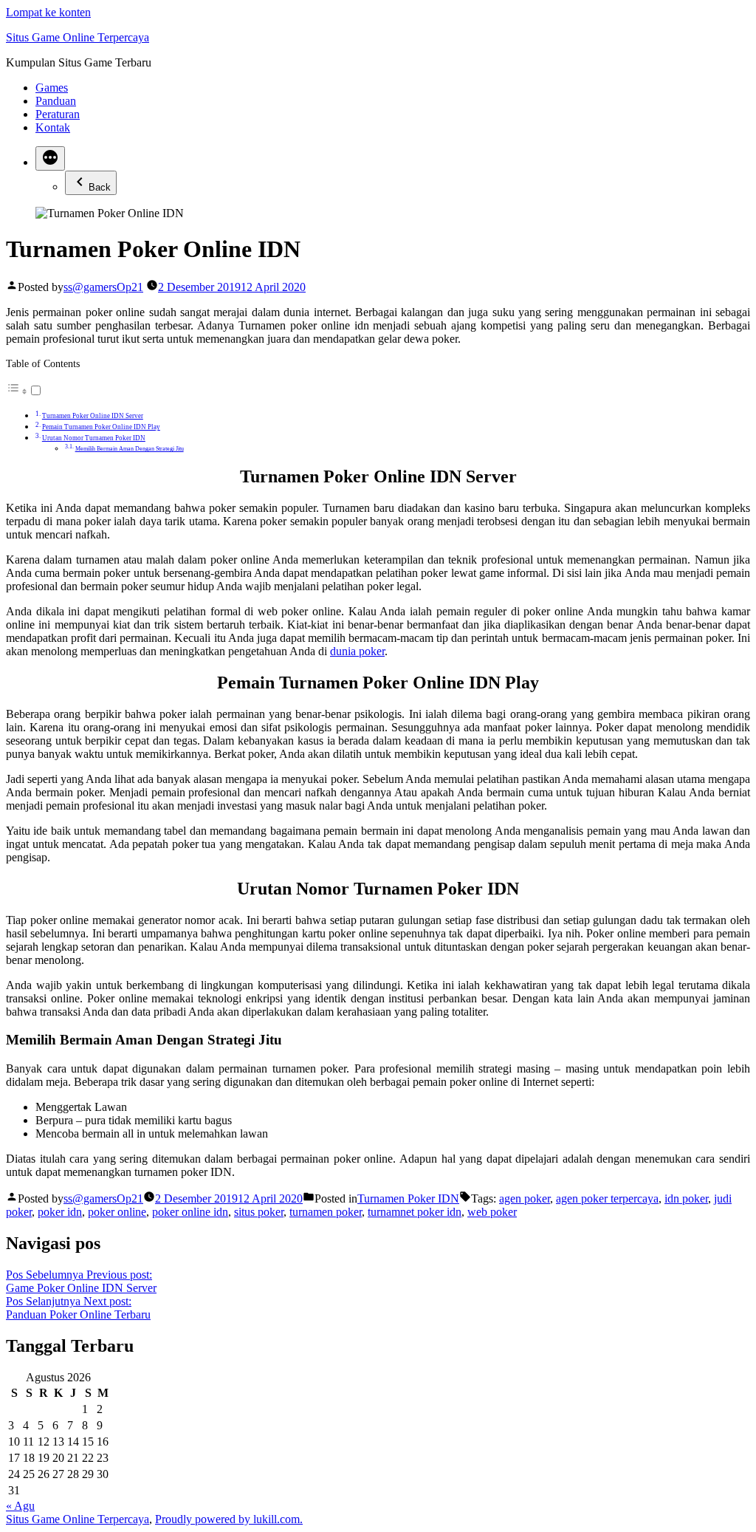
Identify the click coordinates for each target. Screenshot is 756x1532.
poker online (117, 1212)
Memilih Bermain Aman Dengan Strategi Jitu (129, 448)
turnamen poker (325, 1212)
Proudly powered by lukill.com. (229, 1519)
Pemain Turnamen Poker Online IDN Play (101, 427)
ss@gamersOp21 (103, 287)
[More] (50, 158)
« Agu (20, 1505)
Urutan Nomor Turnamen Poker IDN (93, 438)
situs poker (259, 1212)
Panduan (55, 101)
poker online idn (190, 1212)
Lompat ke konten (48, 12)
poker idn (60, 1212)
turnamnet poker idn (414, 1212)
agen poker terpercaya (607, 1198)
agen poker (524, 1198)
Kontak (52, 127)
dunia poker (357, 651)
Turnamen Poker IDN (408, 1198)
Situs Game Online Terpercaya (77, 37)
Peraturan (57, 114)
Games (51, 87)
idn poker (686, 1198)
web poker (492, 1212)
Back (100, 187)
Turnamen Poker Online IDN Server (92, 416)
